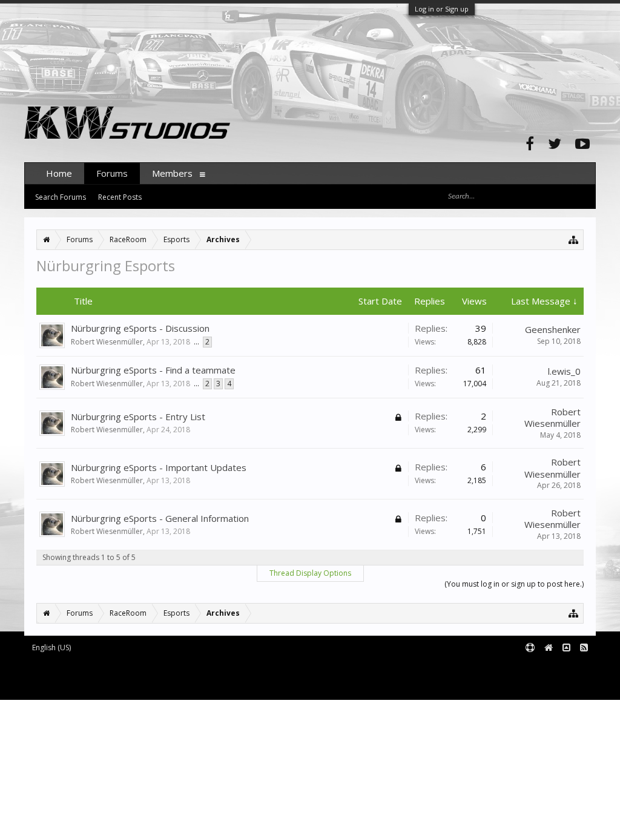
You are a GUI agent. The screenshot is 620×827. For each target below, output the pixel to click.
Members (172, 173)
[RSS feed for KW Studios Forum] (584, 648)
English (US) (51, 647)
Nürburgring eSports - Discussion (140, 328)
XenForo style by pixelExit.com (127, 685)
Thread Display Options (310, 573)
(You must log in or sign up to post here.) (514, 584)
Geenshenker (553, 329)
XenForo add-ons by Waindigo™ (77, 676)
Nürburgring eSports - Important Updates (158, 467)
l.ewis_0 (564, 371)
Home (59, 173)
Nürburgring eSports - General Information (160, 518)
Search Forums (60, 197)
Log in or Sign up (442, 8)
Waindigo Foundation (186, 676)
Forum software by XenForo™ (125, 667)
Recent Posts (120, 197)
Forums (112, 173)
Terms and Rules (565, 667)
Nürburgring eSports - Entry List (138, 416)
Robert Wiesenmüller (107, 342)
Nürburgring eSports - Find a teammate (153, 370)
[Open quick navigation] (574, 239)
